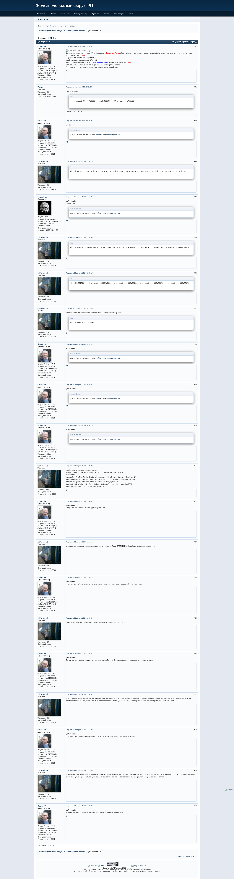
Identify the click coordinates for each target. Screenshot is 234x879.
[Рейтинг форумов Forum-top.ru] (113, 866)
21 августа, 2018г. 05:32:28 (83, 425)
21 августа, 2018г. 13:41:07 (83, 653)
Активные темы (43, 19)
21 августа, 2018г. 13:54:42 (83, 694)
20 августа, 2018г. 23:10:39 (83, 308)
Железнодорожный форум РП (52, 31)
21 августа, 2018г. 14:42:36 (83, 806)
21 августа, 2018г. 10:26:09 (83, 466)
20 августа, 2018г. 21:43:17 (83, 273)
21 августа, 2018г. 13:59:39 (83, 730)
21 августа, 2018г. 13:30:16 (83, 577)
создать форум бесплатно (186, 856)
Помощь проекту (80, 14)
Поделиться (70, 46)
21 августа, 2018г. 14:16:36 (83, 770)
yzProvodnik (43, 161)
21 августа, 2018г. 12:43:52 (83, 501)
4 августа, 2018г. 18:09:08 (83, 121)
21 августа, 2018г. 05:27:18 (83, 344)
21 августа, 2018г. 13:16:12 (83, 542)
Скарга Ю (42, 46)
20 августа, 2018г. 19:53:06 (83, 197)
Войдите (53, 26)
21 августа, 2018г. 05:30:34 (83, 384)
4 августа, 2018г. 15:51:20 (83, 87)
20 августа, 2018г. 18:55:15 (83, 161)
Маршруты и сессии (76, 31)
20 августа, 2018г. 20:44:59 (83, 237)
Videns (40, 87)
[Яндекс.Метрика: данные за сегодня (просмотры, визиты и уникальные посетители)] (138, 866)
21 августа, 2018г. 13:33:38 (83, 618)
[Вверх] (229, 790)
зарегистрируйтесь (67, 26)
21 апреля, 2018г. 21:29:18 (83, 46)
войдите (99, 135)
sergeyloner (42, 197)
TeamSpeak (41, 14)
